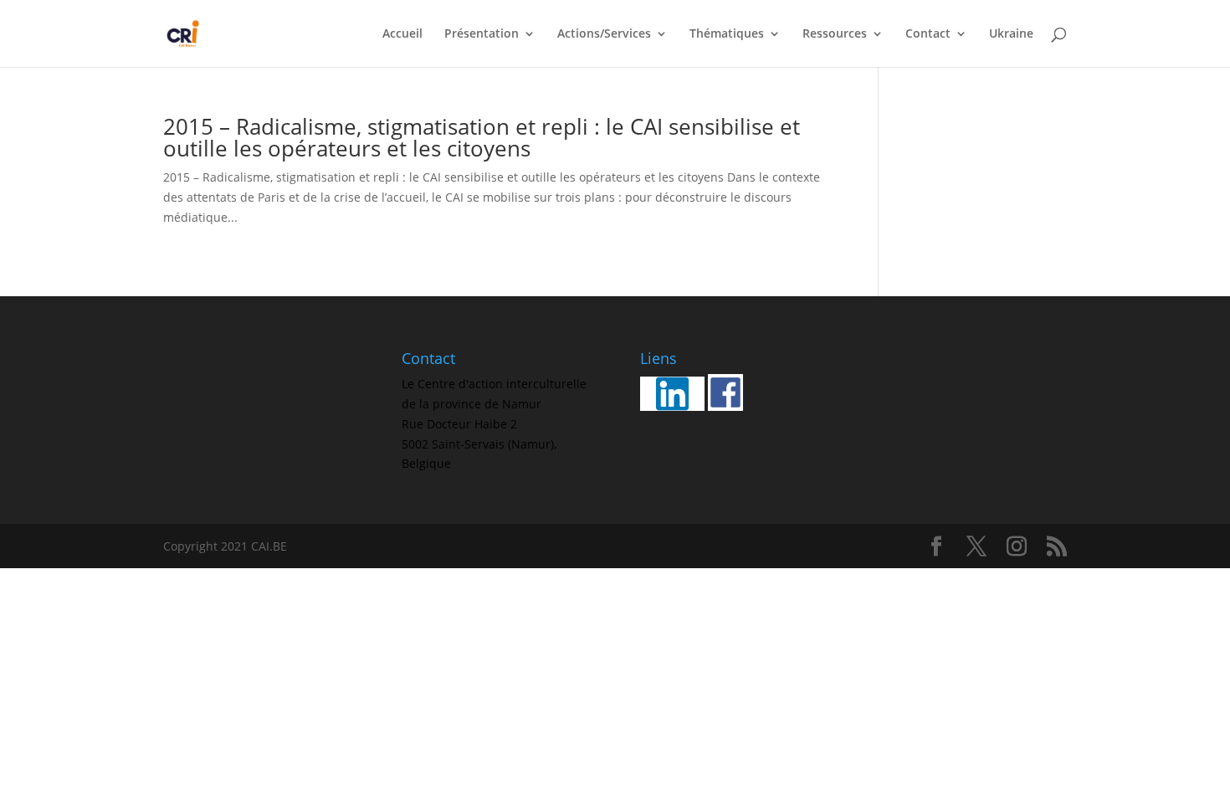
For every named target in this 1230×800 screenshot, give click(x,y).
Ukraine (1011, 34)
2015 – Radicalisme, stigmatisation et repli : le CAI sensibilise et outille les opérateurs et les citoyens (481, 137)
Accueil (402, 34)
